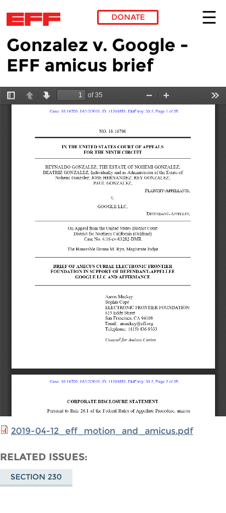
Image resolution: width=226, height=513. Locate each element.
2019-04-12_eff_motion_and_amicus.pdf (102, 431)
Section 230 (36, 477)
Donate (128, 17)
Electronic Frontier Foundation (36, 19)
